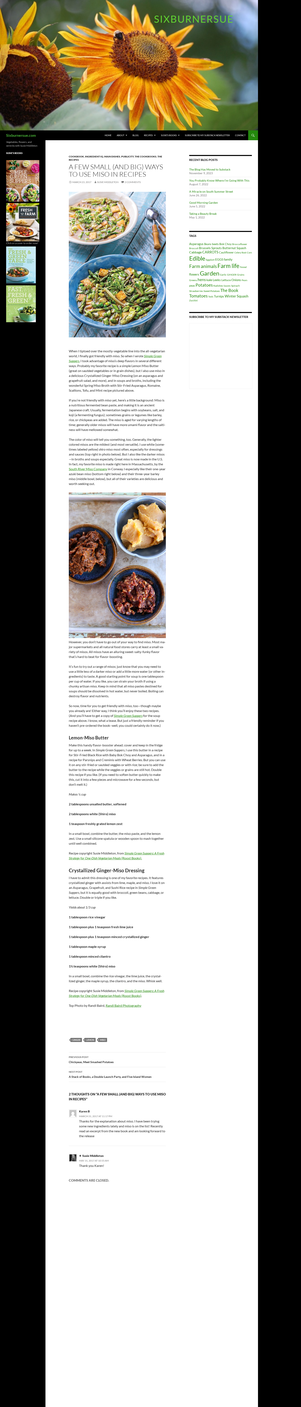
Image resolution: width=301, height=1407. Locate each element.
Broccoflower (239, 244)
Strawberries (196, 291)
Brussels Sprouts (210, 248)
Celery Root (240, 252)
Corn (249, 252)
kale (209, 280)
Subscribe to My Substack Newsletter (207, 135)
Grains (240, 274)
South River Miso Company (88, 469)
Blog (135, 135)
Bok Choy (225, 244)
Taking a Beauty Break (203, 213)
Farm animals (203, 266)
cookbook (76, 156)
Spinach (235, 285)
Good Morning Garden (203, 202)
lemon (90, 1040)
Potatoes (204, 284)
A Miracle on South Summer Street (211, 191)
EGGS (219, 259)
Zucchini (193, 300)
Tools (210, 296)
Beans (207, 244)
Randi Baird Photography (123, 1005)
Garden (209, 273)
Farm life (228, 265)
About (120, 135)
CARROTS (210, 252)
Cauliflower (226, 252)
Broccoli (193, 248)
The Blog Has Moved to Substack (209, 169)
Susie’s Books (169, 135)
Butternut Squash (234, 248)
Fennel (243, 267)
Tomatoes (198, 295)
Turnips (219, 296)
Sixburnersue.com (21, 135)
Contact (240, 135)
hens (202, 279)
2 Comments (133, 182)
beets (215, 244)
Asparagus (196, 244)
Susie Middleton (108, 182)
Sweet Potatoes (212, 291)
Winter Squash (236, 296)
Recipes (148, 135)
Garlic (223, 274)
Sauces (227, 285)
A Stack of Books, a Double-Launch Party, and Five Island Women (110, 1074)
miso (103, 1040)
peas (192, 285)
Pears (244, 280)
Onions (236, 280)
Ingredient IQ (94, 156)
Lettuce (226, 280)
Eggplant (210, 259)
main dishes (112, 156)
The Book (229, 290)
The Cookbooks (145, 156)
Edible (197, 258)
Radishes (218, 285)
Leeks (217, 280)
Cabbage (195, 252)
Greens (193, 280)
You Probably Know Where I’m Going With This (219, 180)
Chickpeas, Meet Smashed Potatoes (91, 1060)
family (228, 259)
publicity (127, 156)
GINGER (76, 1040)
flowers (194, 274)
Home (108, 135)
